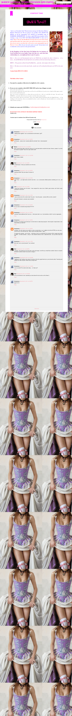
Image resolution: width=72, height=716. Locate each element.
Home (9, 5)
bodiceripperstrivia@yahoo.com (40, 107)
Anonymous (43, 119)
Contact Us (32, 5)
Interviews (26, 5)
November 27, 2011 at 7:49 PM (26, 228)
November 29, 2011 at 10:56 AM (26, 257)
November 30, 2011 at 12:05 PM (23, 273)
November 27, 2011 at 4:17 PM (26, 195)
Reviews (21, 5)
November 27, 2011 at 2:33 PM (23, 163)
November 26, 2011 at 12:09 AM (24, 146)
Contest (38, 121)
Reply (15, 135)
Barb (15, 163)
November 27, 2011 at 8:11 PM (26, 241)
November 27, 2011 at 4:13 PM (23, 186)
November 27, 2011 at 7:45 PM (26, 220)
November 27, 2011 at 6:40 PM (26, 205)
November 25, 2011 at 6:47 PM (26, 131)
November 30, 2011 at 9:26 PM (26, 281)
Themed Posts (15, 5)
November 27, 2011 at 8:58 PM (23, 249)
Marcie (15, 146)
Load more (36, 308)
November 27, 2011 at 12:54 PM (26, 155)
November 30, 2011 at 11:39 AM (26, 266)
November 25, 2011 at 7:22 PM (26, 139)
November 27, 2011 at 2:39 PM (26, 170)
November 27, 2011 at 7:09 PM (26, 212)
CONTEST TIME (36, 13)
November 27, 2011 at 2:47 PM (26, 178)
